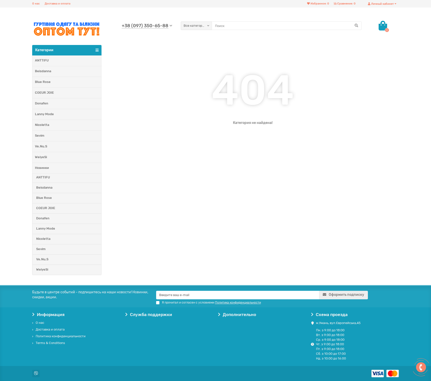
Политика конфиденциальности (61, 336)
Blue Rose (43, 82)
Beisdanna (43, 71)
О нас (36, 3)
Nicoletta (42, 125)
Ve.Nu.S (41, 146)
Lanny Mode (44, 114)
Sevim (39, 135)
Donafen (41, 103)
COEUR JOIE (44, 92)
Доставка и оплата (57, 3)
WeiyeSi (41, 157)
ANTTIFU (42, 60)
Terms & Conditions (50, 343)
